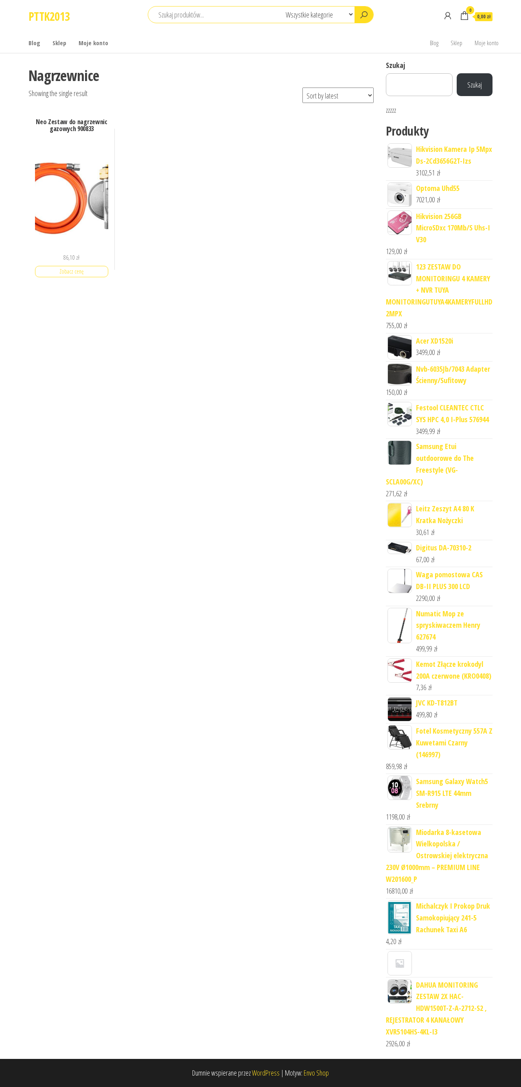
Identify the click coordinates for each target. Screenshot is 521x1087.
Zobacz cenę (71, 271)
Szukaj (395, 65)
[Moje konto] (447, 15)
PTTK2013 (49, 16)
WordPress (266, 1073)
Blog (34, 43)
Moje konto (93, 43)
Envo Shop (316, 1073)
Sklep (59, 43)
